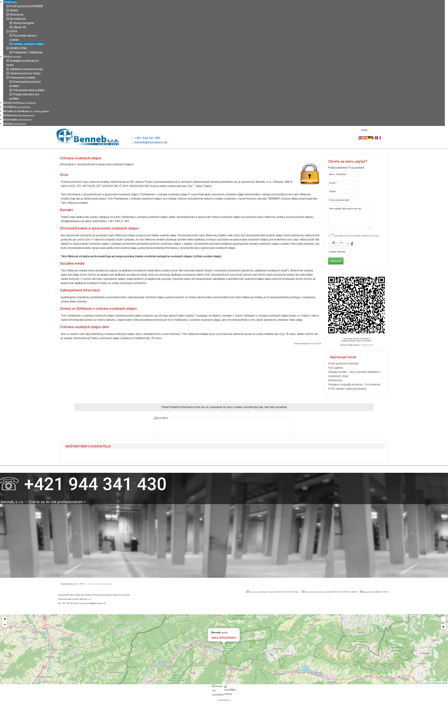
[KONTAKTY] (224, 426)
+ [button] (5, 619)
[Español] (365, 137)
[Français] (379, 137)
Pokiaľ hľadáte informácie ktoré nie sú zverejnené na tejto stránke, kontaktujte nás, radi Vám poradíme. (224, 407)
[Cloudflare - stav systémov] (230, 690)
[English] (360, 137)
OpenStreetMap (440, 682)
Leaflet (427, 682)
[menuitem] (10, 2)
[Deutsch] (370, 137)
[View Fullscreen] (443, 619)
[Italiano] (374, 137)
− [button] (5, 624)
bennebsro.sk (224, 700)
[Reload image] (352, 250)
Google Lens (367, 345)
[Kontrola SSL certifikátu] (218, 690)
